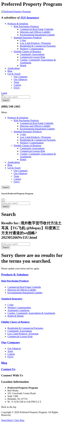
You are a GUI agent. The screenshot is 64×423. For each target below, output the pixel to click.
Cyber (23, 40)
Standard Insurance (11, 298)
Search (5, 187)
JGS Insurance (29, 17)
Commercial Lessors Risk (32, 57)
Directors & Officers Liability (21, 290)
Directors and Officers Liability (35, 32)
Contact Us (8, 369)
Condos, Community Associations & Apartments (31, 313)
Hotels (23, 65)
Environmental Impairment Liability (37, 34)
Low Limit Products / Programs (35, 43)
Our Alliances (20, 79)
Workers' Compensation (19, 307)
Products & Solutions (17, 23)
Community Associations (32, 54)
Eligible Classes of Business (27, 51)
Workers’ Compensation (31, 48)
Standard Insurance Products (28, 37)
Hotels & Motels (15, 316)
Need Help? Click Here (12, 420)
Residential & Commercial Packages (38, 46)
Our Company (21, 76)
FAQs (17, 87)
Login (4, 93)
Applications (13, 68)
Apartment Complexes (18, 310)
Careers (17, 85)
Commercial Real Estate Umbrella (36, 29)
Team (16, 82)
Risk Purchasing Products (26, 26)
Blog (9, 71)
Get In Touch (14, 73)
